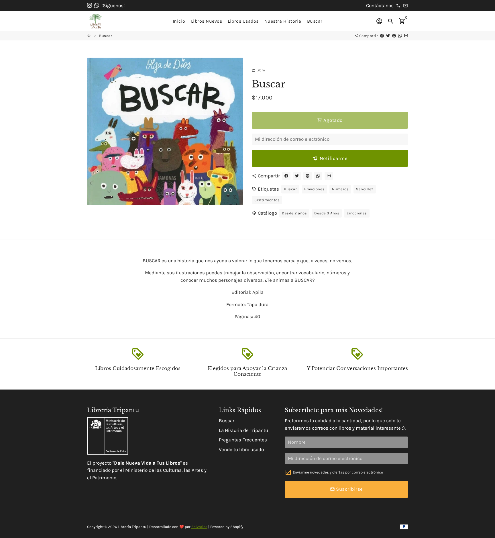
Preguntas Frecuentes (243, 440)
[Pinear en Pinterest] (394, 36)
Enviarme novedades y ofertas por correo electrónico (338, 472)
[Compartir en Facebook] (382, 36)
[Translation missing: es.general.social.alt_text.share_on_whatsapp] (400, 36)
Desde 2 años (294, 213)
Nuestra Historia (282, 21)
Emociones (314, 189)
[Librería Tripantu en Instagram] (89, 5)
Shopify (236, 527)
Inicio (179, 21)
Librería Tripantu (132, 527)
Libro (258, 70)
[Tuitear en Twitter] (388, 36)
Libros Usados (243, 21)
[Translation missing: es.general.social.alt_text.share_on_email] (406, 36)
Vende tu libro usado (241, 449)
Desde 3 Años (326, 213)
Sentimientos (267, 200)
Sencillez (364, 189)
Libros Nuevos (206, 21)
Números (340, 189)
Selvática (199, 527)
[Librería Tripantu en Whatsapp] (96, 5)
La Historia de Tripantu (243, 430)
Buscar (315, 21)
